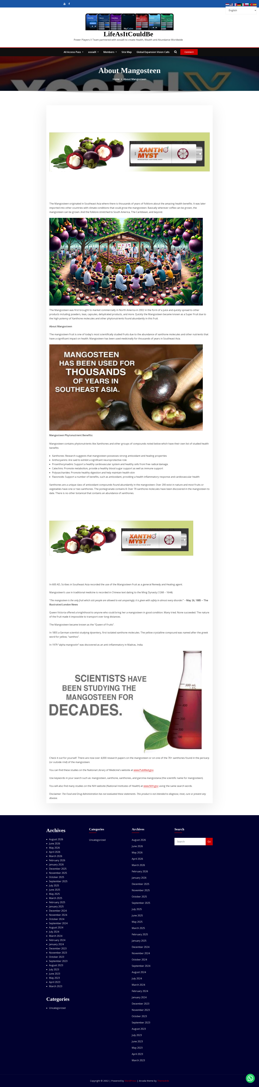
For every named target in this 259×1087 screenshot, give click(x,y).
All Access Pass (73, 52)
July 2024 (54, 931)
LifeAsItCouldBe (128, 34)
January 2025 (56, 906)
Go (209, 841)
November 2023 (58, 952)
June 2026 (54, 843)
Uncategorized (57, 1008)
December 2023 (58, 948)
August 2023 (56, 965)
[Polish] (247, 4)
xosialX (92, 52)
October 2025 (56, 877)
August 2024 (56, 927)
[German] (239, 4)
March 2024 (55, 936)
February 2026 (57, 860)
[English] (231, 4)
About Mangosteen (135, 79)
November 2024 (58, 915)
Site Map (127, 52)
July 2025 (54, 885)
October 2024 (56, 919)
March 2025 (55, 898)
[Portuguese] (251, 4)
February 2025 (57, 902)
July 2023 (54, 969)
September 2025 (58, 881)
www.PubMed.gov (143, 770)
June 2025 (54, 889)
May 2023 (54, 977)
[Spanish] (255, 4)
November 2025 (58, 873)
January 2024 (56, 944)
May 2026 (54, 847)
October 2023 (56, 957)
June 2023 (54, 973)
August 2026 (56, 839)
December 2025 (58, 868)
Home (116, 79)
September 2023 (58, 961)
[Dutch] (227, 4)
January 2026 (56, 864)
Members (109, 52)
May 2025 (54, 894)
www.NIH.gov (150, 786)
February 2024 (57, 940)
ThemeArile (163, 1080)
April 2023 (54, 982)
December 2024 (58, 910)
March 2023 (55, 986)
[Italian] (243, 4)
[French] (235, 4)
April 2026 (54, 852)
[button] (250, 1078)
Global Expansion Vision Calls (153, 52)
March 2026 (55, 856)
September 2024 (58, 923)
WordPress (130, 1080)
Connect (189, 51)
